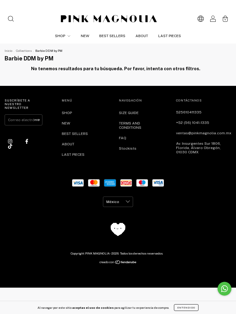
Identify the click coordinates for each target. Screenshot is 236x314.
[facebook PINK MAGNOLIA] (26, 141)
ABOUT (142, 36)
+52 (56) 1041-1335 (192, 123)
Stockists (127, 148)
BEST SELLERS (112, 36)
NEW (85, 36)
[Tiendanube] (118, 263)
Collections (24, 50)
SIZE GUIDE (129, 113)
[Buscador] (11, 19)
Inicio (8, 50)
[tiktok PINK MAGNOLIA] (10, 146)
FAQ (122, 138)
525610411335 (189, 112)
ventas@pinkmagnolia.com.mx (203, 133)
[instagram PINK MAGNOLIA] (11, 141)
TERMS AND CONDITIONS (130, 125)
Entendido (186, 307)
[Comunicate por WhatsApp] (224, 289)
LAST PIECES (169, 36)
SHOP (60, 36)
